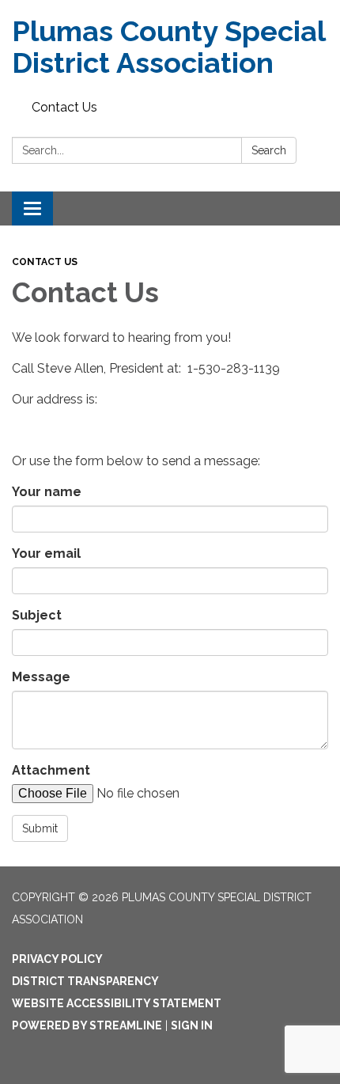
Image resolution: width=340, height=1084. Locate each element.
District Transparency (85, 981)
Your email (46, 553)
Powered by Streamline (87, 1025)
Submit (40, 828)
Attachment (51, 770)
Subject (37, 615)
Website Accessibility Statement (116, 1003)
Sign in (192, 1025)
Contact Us (64, 107)
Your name (46, 491)
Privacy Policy (57, 959)
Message (41, 676)
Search (268, 150)
